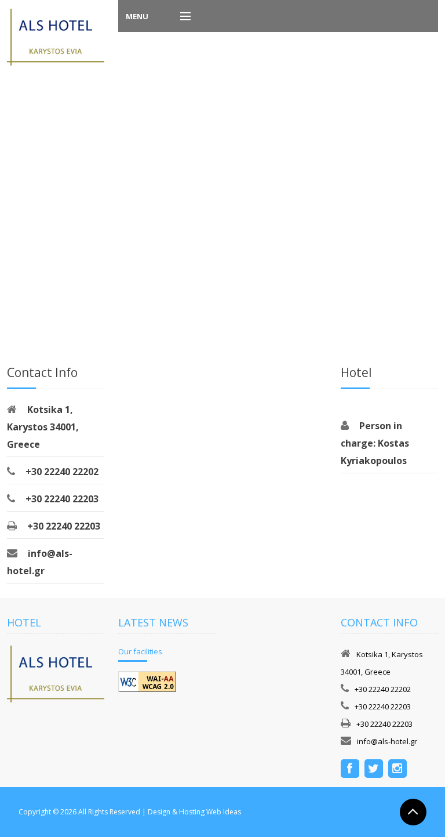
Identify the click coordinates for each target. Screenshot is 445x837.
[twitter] (373, 769)
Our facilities (140, 651)
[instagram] (397, 769)
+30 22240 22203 (62, 498)
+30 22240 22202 (62, 471)
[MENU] (180, 17)
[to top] (413, 811)
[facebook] (350, 769)
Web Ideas (223, 812)
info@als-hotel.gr (387, 741)
